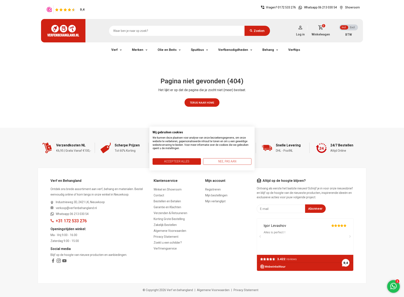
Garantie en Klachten (167, 207)
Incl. (344, 27)
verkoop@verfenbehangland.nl (76, 208)
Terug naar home (202, 102)
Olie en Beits (167, 50)
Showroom (352, 7)
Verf (114, 50)
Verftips (294, 50)
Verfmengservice (165, 248)
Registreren (213, 189)
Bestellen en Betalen (167, 201)
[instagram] (58, 261)
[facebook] (53, 261)
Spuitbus (197, 50)
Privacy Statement (166, 236)
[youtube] (64, 261)
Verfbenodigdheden (233, 50)
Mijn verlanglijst (215, 201)
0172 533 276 (287, 7)
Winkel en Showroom (168, 189)
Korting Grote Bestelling (169, 219)
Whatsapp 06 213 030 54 (320, 7)
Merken (137, 50)
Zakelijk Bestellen (165, 225)
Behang (268, 50)
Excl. (352, 27)
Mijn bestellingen (216, 195)
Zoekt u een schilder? (168, 242)
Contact (159, 195)
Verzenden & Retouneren (170, 213)
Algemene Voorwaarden (170, 230)
